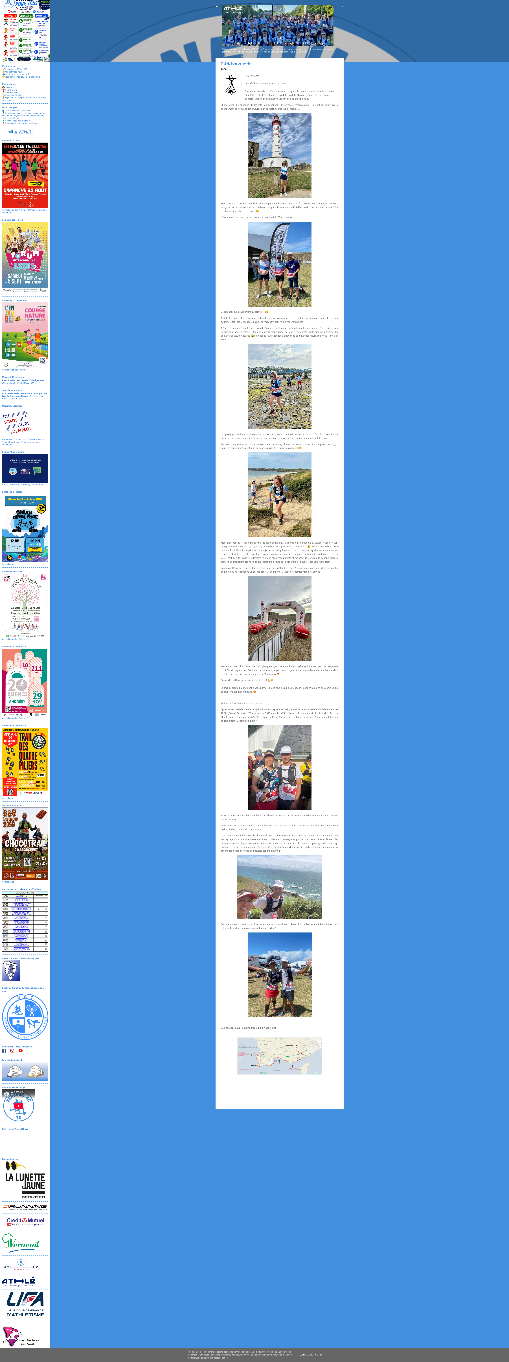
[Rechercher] (342, 7)
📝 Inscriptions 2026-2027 (14, 69)
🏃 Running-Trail (9, 92)
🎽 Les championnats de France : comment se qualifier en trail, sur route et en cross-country (23, 114)
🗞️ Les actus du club (12, 95)
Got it (318, 1355)
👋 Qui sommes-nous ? (13, 72)
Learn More (306, 1355)
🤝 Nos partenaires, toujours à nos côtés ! (21, 77)
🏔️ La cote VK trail (10, 118)
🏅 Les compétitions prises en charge (20, 123)
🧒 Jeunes (7, 87)
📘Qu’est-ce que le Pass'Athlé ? (17, 110)
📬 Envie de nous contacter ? (15, 74)
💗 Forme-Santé (9, 90)
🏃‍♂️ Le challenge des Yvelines (16, 120)
